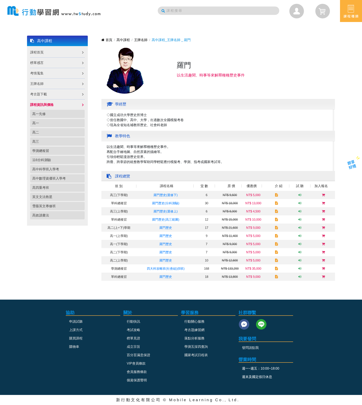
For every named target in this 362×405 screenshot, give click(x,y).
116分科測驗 (41, 160)
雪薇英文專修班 (44, 206)
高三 (35, 141)
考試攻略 (133, 330)
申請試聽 (76, 321)
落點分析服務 (194, 338)
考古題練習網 (194, 330)
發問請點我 (250, 347)
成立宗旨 (133, 346)
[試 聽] (300, 195)
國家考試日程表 (196, 355)
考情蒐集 (37, 73)
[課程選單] (351, 11)
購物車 (74, 346)
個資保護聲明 (137, 380)
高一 (35, 123)
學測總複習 (40, 151)
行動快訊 (133, 321)
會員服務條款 (137, 372)
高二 (35, 132)
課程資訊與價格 (42, 104)
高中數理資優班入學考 (49, 178)
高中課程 (44, 41)
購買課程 (76, 338)
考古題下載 (38, 94)
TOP (348, 181)
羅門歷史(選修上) (166, 211)
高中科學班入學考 (45, 169)
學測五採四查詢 (196, 346)
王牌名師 (37, 83)
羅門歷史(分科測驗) (165, 203)
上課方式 (76, 330)
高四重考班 (40, 187)
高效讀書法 (40, 215)
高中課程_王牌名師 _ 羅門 (171, 40)
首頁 (109, 40)
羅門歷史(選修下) (166, 195)
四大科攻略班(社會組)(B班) (166, 268)
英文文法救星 (42, 197)
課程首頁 (37, 52)
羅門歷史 (165, 227)
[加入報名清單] (323, 195)
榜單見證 (133, 338)
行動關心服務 (194, 321)
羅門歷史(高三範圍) (165, 219)
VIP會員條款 (136, 363)
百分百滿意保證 (138, 355)
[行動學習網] (54, 11)
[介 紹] (276, 195)
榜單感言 (37, 63)
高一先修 (39, 114)
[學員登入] (296, 11)
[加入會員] (352, 164)
